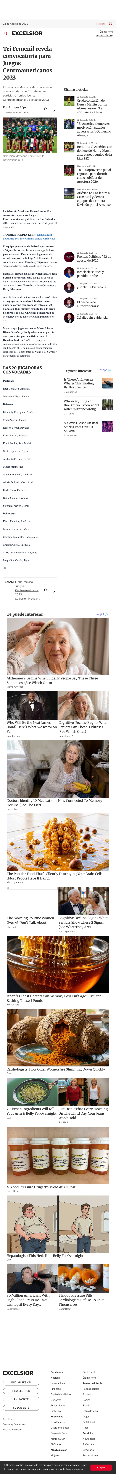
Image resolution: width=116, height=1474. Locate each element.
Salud (86, 1405)
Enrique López (18, 107)
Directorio (7, 1419)
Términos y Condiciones (14, 1424)
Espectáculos (58, 1405)
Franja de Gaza (59, 1433)
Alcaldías (88, 1394)
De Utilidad (89, 1422)
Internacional (58, 1383)
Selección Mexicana (27, 598)
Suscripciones (90, 1455)
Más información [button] (75, 1469)
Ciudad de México (61, 1394)
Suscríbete (21, 1407)
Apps (86, 1427)
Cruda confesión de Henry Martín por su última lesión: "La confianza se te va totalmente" (92, 106)
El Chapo (56, 1444)
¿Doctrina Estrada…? (91, 287)
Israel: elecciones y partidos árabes (90, 274)
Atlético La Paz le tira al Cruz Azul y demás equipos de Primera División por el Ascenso (94, 199)
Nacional (56, 1377)
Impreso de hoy (104, 35)
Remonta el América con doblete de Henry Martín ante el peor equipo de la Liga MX (94, 152)
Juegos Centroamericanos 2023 (26, 590)
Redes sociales (91, 1388)
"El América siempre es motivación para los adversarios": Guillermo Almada (94, 129)
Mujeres (55, 1455)
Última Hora (106, 31)
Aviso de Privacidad (12, 1429)
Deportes (56, 1400)
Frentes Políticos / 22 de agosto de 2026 (94, 258)
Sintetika (56, 1411)
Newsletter (21, 1391)
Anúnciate (100, 24)
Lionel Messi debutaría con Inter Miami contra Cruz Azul (29, 237)
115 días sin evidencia (92, 317)
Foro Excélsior (59, 1422)
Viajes (86, 1416)
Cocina (86, 1400)
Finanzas (56, 1388)
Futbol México (24, 582)
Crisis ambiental (60, 1427)
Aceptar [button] (101, 1467)
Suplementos (90, 1372)
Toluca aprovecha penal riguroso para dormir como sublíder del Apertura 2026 (94, 176)
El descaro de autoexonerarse (88, 304)
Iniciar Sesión (21, 1382)
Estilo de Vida (90, 1411)
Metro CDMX (58, 1438)
